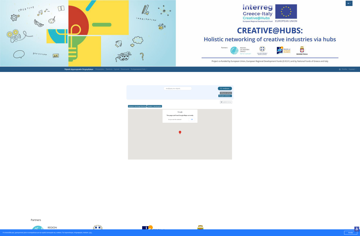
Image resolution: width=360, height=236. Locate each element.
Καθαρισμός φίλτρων (226, 93)
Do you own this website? (175, 119)
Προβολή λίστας (226, 102)
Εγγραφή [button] (352, 69)
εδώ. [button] (90, 232)
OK (192, 119)
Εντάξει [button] (350, 232)
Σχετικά (116, 69)
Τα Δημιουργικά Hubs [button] (138, 69)
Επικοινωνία (125, 69)
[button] (349, 3)
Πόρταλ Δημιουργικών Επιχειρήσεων (78, 69)
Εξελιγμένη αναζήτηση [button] (224, 95)
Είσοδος (344, 69)
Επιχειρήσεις (99, 69)
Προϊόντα (109, 69)
